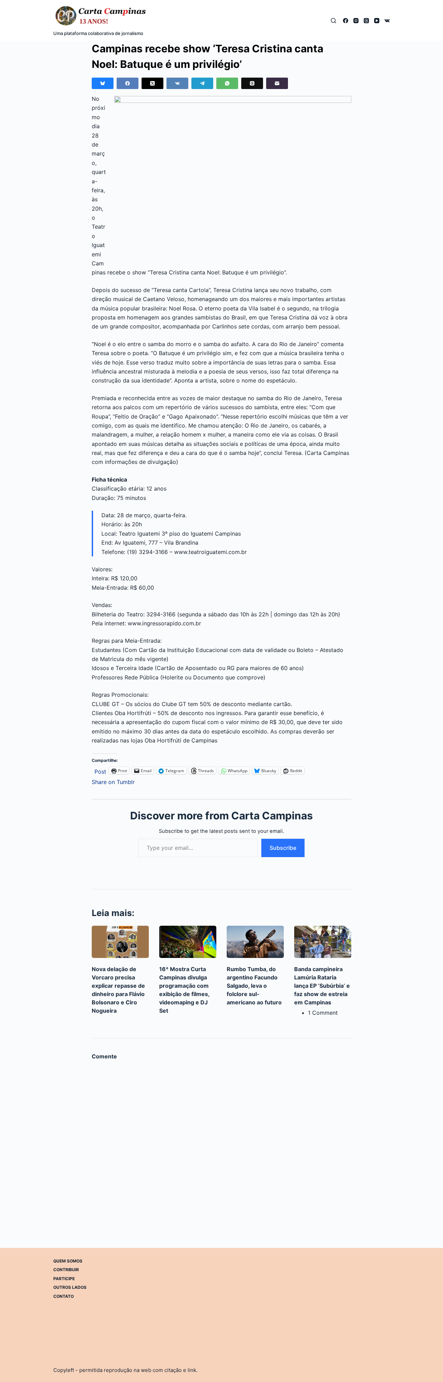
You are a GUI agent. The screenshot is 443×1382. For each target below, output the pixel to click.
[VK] (387, 20)
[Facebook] (345, 20)
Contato (63, 1296)
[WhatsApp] (227, 83)
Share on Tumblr (113, 781)
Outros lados (70, 1287)
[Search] (333, 20)
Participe (64, 1278)
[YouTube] (376, 20)
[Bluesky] (103, 83)
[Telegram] (202, 83)
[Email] (277, 83)
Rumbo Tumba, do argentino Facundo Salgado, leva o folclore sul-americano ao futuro (254, 986)
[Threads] (366, 20)
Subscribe (283, 847)
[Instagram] (356, 20)
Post (100, 770)
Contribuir (66, 1269)
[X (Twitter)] (152, 83)
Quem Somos (67, 1261)
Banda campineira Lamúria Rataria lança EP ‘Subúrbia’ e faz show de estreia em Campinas (322, 986)
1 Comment (323, 1012)
